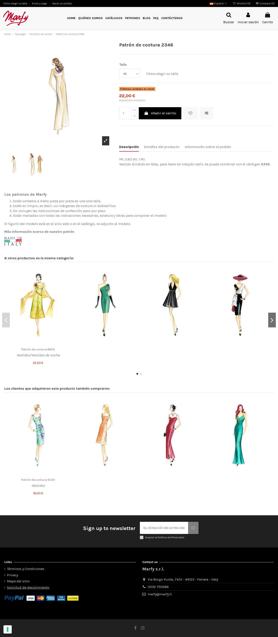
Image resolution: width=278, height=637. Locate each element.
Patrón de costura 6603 (38, 349)
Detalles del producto (162, 147)
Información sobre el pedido (208, 147)
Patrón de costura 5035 (38, 480)
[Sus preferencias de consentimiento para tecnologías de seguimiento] (7, 629)
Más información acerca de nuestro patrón (39, 232)
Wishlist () (243, 3)
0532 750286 (158, 587)
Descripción (129, 147)
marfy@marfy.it (160, 594)
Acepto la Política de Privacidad (164, 537)
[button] (132, 18)
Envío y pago (40, 3)
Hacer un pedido (62, 3)
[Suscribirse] (193, 528)
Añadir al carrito (163, 113)
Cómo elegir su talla (15, 3)
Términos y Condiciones (25, 569)
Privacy (12, 575)
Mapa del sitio (18, 581)
